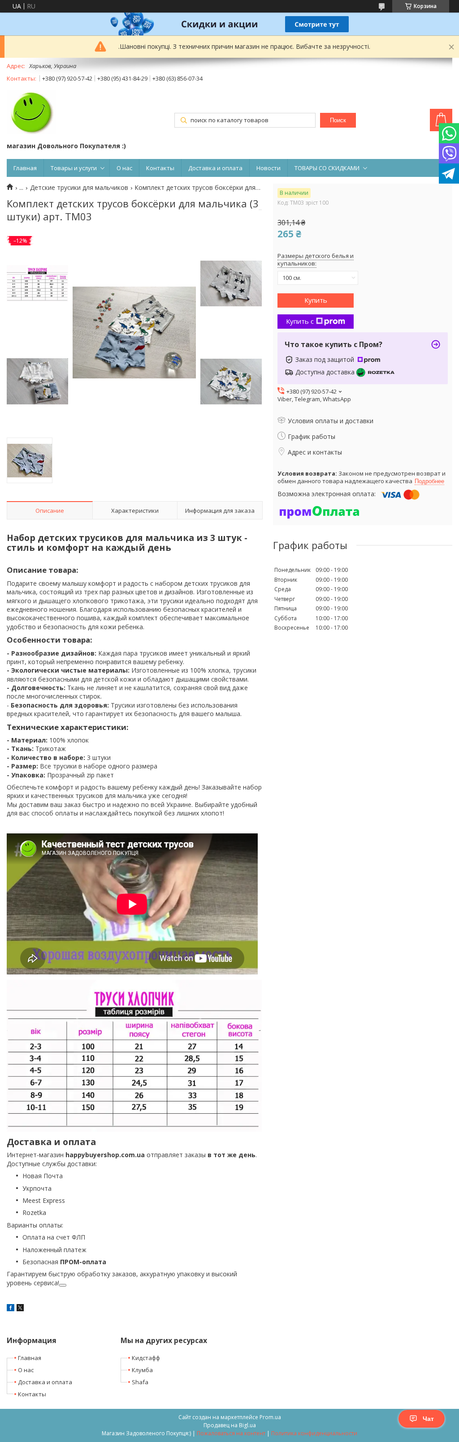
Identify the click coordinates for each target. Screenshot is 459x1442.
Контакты (160, 168)
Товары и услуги (74, 168)
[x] (20, 1309)
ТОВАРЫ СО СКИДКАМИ (326, 168)
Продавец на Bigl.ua (230, 1425)
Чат (428, 1418)
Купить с (300, 321)
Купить (315, 300)
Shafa (140, 1382)
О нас (124, 168)
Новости (268, 168)
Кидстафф (146, 1358)
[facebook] (10, 1309)
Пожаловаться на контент (231, 1433)
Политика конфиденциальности (314, 1433)
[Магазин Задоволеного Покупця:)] (31, 113)
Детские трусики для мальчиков (79, 188)
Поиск (338, 120)
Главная (25, 168)
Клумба (142, 1370)
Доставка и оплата (215, 168)
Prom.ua (270, 1417)
